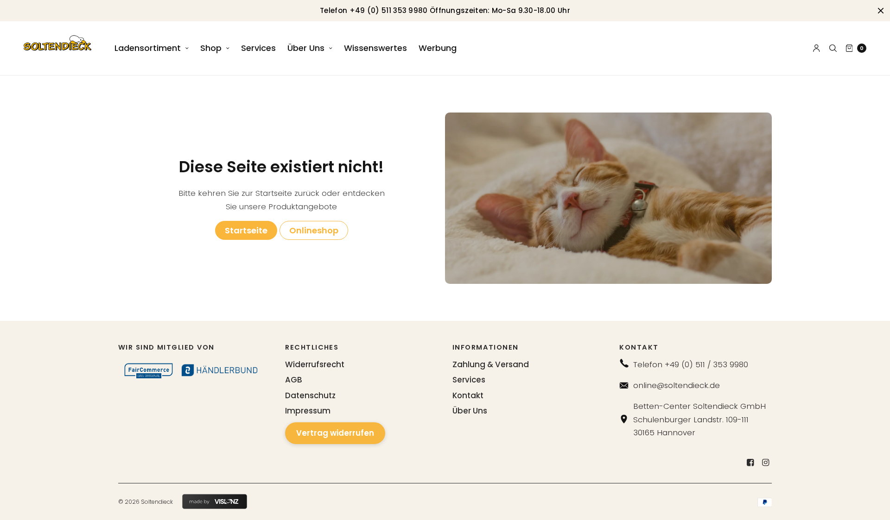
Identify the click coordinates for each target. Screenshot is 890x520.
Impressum (308, 410)
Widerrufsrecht (314, 364)
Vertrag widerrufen (335, 433)
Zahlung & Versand (490, 364)
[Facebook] (750, 462)
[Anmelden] (816, 48)
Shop (211, 48)
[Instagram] (765, 462)
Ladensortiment (147, 48)
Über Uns (305, 48)
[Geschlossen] (880, 10)
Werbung (438, 48)
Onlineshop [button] (313, 230)
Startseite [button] (246, 230)
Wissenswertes (375, 48)
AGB (293, 379)
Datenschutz (310, 395)
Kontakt (467, 395)
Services (258, 48)
